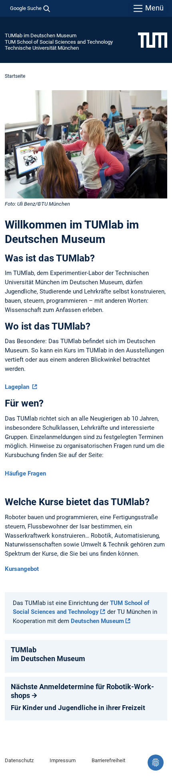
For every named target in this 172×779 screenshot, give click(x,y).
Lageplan (18, 387)
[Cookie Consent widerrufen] (156, 763)
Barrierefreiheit (108, 760)
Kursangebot (22, 569)
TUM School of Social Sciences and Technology (59, 42)
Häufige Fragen (25, 473)
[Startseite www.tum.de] (152, 39)
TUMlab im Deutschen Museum (40, 35)
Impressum (63, 760)
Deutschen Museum (97, 621)
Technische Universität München (42, 48)
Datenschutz (19, 760)
